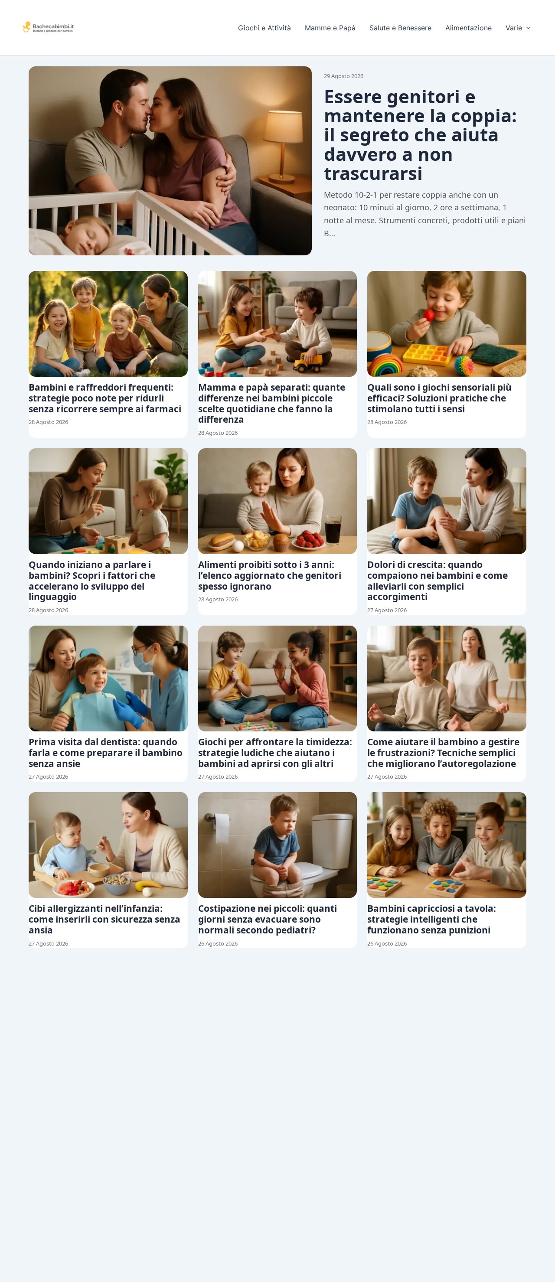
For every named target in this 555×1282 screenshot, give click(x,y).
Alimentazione (468, 27)
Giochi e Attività (264, 27)
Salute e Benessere (400, 27)
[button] (526, 27)
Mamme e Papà (330, 27)
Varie (514, 27)
